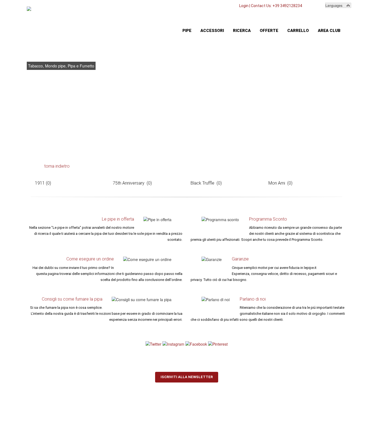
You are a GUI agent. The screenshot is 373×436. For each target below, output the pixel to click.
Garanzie (240, 259)
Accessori (212, 30)
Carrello (298, 30)
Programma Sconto (268, 219)
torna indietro (57, 166)
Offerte (269, 30)
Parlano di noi (253, 299)
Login (243, 6)
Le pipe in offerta (118, 219)
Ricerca (242, 30)
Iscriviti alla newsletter (187, 377)
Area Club (329, 30)
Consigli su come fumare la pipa (72, 299)
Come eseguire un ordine (90, 259)
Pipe (186, 30)
